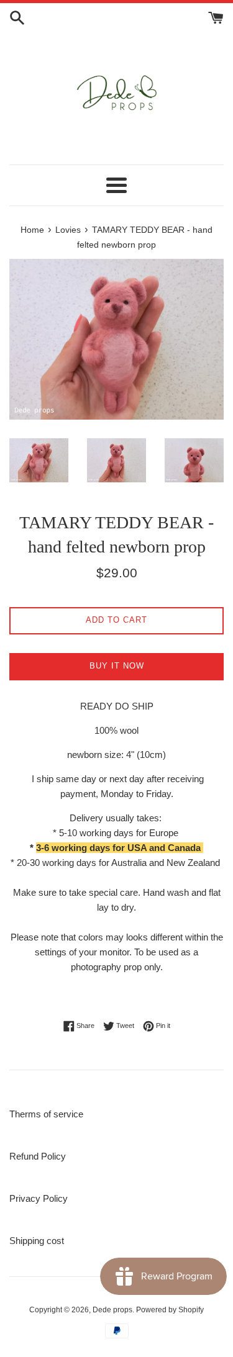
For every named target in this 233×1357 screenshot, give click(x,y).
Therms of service (46, 1114)
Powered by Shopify (170, 1309)
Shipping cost (36, 1240)
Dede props (112, 1309)
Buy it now (116, 665)
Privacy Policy (38, 1198)
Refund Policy (37, 1156)
